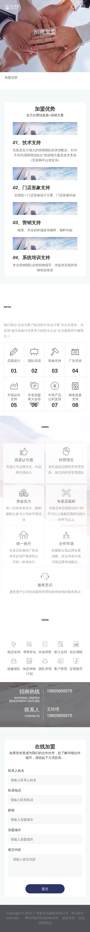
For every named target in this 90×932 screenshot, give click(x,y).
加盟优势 (11, 77)
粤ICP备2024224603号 (41, 917)
